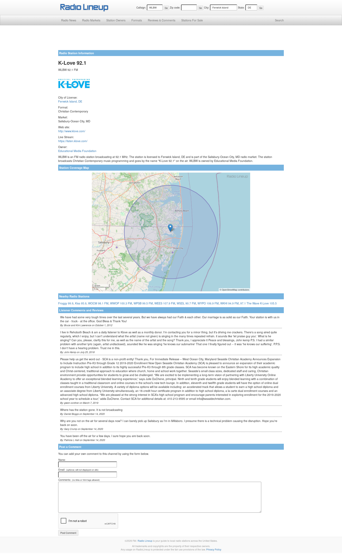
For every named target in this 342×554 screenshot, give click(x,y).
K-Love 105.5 (268, 303)
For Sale (192, 20)
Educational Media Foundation (77, 151)
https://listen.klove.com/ (72, 141)
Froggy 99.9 (65, 303)
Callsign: (141, 7)
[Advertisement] (171, 39)
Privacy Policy (213, 549)
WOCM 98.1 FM (98, 303)
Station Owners (115, 20)
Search (279, 20)
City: (206, 7)
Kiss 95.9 (80, 303)
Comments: (79, 480)
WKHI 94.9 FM (229, 303)
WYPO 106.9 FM (208, 303)
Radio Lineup (145, 540)
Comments (161, 20)
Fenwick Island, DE (70, 101)
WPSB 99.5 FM (143, 303)
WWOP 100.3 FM (121, 303)
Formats (136, 20)
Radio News (68, 20)
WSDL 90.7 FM (186, 303)
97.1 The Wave (249, 303)
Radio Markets (91, 20)
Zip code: (175, 7)
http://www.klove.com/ (71, 131)
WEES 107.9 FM (164, 303)
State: (241, 7)
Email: (78, 469)
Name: (62, 460)
